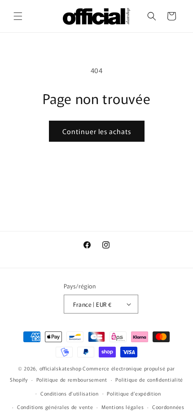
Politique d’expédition (134, 393)
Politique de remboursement (71, 379)
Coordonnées (168, 406)
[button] (18, 16)
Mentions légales (122, 406)
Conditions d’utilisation (69, 393)
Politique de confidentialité (149, 379)
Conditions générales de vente (55, 406)
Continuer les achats (96, 131)
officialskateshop (60, 368)
